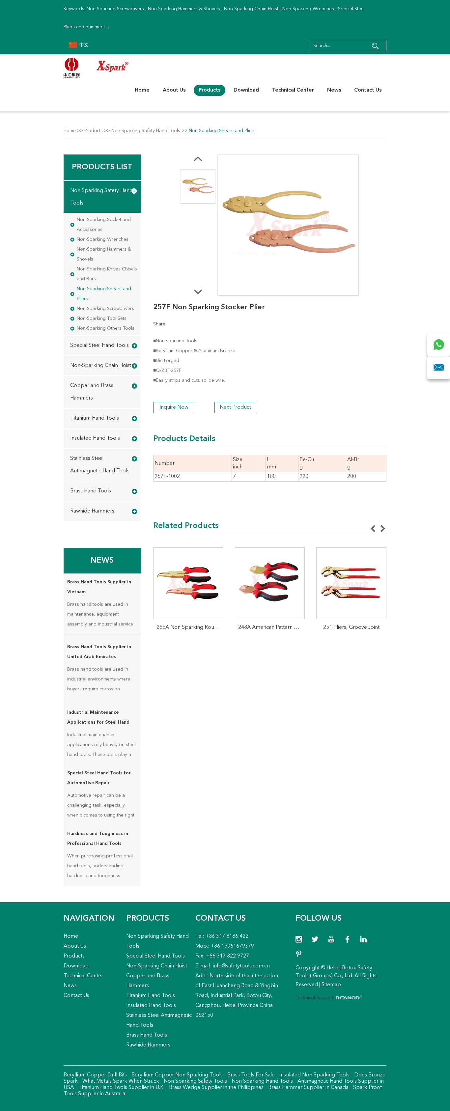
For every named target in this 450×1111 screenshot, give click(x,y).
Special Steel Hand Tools (99, 345)
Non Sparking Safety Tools (194, 1081)
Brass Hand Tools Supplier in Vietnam (99, 587)
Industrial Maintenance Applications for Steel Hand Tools (98, 718)
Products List (102, 167)
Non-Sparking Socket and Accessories (104, 224)
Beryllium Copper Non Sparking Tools (176, 1075)
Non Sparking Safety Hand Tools (145, 130)
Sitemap (331, 984)
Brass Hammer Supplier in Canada (308, 1087)
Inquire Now (173, 407)
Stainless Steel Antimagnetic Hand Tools (99, 465)
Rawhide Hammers (92, 511)
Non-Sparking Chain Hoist (251, 9)
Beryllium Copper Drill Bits (95, 1075)
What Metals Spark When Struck (120, 1081)
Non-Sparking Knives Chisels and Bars (107, 274)
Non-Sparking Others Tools (105, 328)
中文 (83, 45)
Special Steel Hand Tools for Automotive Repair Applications (99, 779)
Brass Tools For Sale (250, 1075)
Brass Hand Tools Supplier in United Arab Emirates (99, 652)
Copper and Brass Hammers (91, 392)
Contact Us (367, 90)
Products (209, 90)
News (334, 90)
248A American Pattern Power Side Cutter (271, 627)
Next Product (235, 407)
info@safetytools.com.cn (241, 966)
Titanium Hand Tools (94, 418)
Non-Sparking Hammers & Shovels (184, 9)
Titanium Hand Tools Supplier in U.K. (120, 1087)
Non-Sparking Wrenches (308, 9)
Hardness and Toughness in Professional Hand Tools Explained (97, 839)
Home (142, 90)
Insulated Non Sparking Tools (314, 1075)
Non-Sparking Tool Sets (102, 318)
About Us (174, 90)
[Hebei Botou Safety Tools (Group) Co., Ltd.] (96, 68)
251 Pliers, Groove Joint (351, 627)
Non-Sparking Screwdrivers (115, 9)
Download (246, 90)
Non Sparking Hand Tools (261, 1081)
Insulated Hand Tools (95, 438)
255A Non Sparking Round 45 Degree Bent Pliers (189, 627)
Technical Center (293, 90)
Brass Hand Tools (90, 491)
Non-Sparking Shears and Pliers (222, 130)
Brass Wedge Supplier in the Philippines (216, 1087)
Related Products (186, 526)
